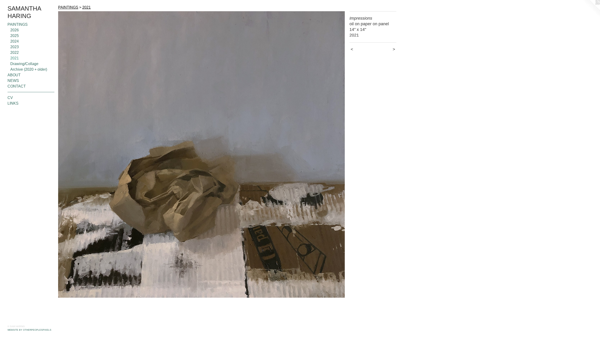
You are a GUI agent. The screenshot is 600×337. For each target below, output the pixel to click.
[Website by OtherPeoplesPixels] (590, 9)
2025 (14, 36)
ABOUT (14, 75)
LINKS (13, 103)
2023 (14, 47)
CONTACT (17, 86)
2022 (14, 53)
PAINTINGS (18, 24)
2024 (14, 41)
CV (10, 98)
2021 (14, 58)
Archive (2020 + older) (28, 69)
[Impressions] (201, 154)
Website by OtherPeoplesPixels (29, 330)
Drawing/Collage (24, 64)
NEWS (13, 81)
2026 (14, 30)
